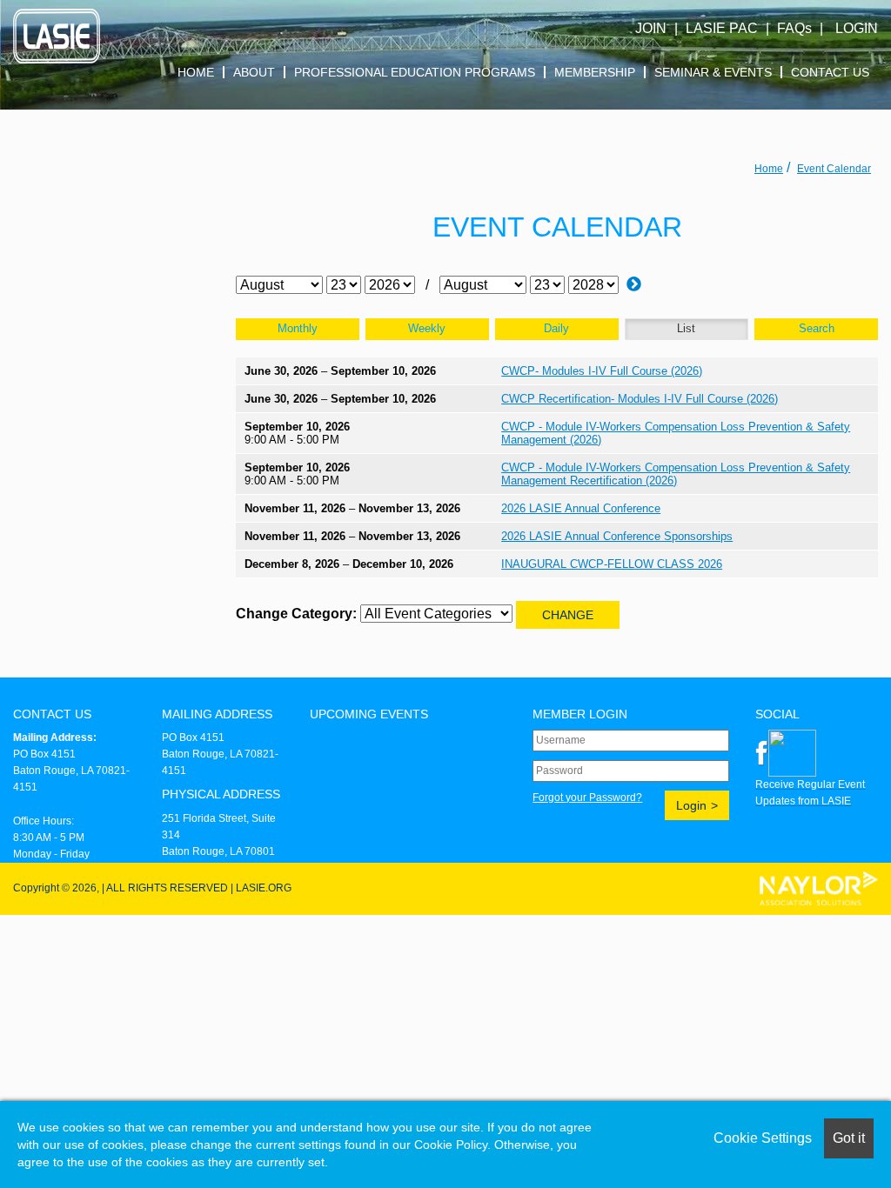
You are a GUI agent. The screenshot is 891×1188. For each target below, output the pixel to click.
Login (691, 805)
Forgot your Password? (587, 797)
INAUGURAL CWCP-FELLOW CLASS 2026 (611, 564)
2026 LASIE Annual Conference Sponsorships (617, 536)
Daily (556, 328)
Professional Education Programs (414, 72)
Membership (594, 72)
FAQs (794, 28)
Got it (849, 1138)
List (686, 328)
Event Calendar (834, 169)
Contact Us (830, 72)
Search (816, 328)
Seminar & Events (713, 72)
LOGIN (856, 28)
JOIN (651, 28)
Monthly (298, 328)
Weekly (427, 328)
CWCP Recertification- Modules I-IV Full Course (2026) (639, 398)
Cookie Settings (762, 1138)
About (254, 72)
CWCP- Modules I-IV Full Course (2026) (601, 370)
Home (196, 72)
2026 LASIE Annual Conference (580, 508)
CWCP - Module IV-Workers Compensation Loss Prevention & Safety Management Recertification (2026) (675, 474)
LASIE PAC (722, 28)
